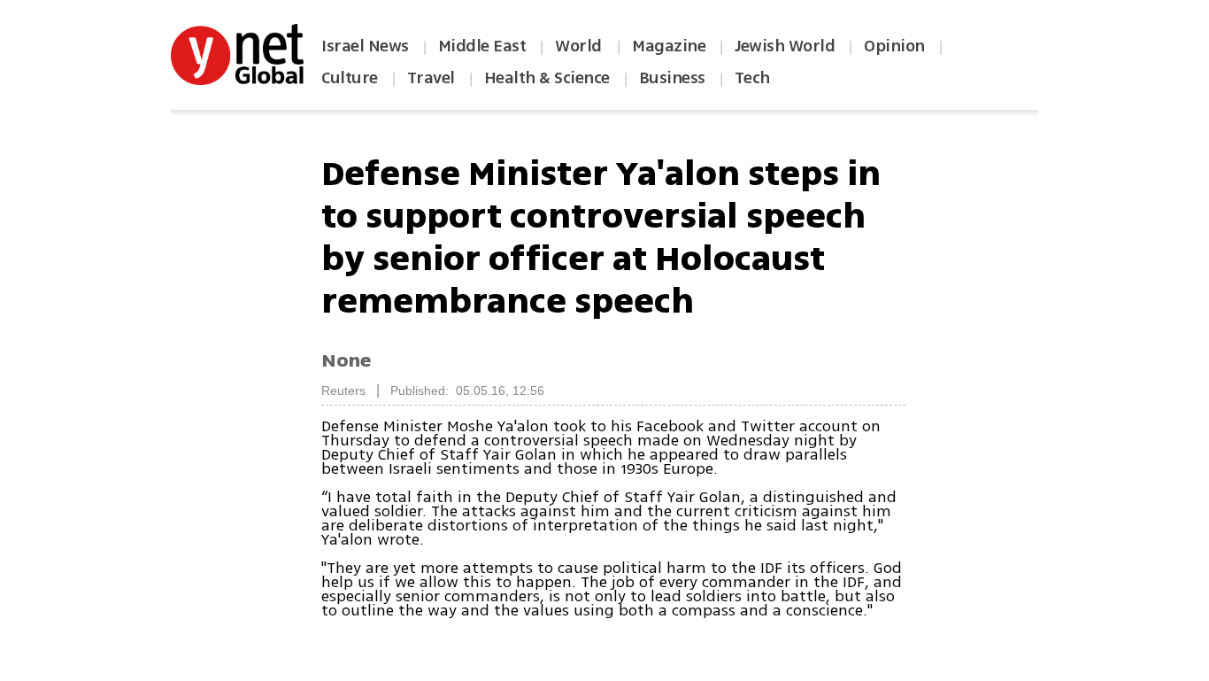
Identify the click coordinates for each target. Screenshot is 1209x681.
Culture (349, 78)
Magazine (668, 46)
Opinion (894, 46)
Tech (752, 78)
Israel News (365, 46)
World (580, 46)
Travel (431, 78)
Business (672, 78)
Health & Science (547, 78)
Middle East (482, 46)
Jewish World (785, 46)
